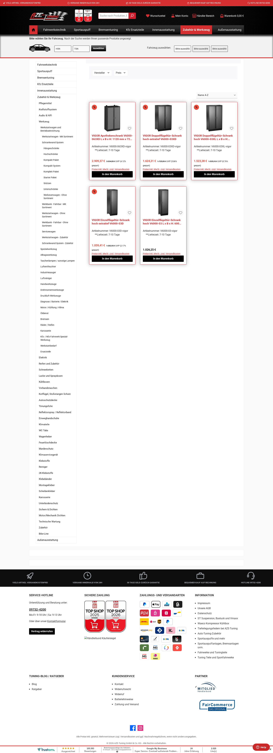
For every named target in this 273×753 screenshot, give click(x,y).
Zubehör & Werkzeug (48, 97)
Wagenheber (45, 436)
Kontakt (119, 684)
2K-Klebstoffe (46, 473)
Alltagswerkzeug (48, 255)
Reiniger (43, 466)
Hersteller (99, 72)
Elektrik (43, 357)
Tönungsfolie (46, 406)
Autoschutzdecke (48, 400)
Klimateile (44, 424)
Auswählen (98, 48)
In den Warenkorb (112, 174)
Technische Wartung (49, 521)
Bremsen (44, 319)
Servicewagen (49, 231)
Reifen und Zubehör (49, 363)
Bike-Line (44, 533)
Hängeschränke (51, 148)
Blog (34, 684)
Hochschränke (51, 154)
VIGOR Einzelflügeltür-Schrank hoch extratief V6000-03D (111, 221)
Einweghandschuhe (49, 418)
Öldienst (44, 313)
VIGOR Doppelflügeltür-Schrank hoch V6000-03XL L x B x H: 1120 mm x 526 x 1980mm (213, 137)
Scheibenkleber (47, 491)
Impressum (204, 603)
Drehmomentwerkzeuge (52, 290)
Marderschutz (46, 448)
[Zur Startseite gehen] (49, 16)
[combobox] (113, 16)
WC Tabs (43, 430)
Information (204, 595)
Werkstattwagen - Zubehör (55, 237)
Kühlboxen (44, 381)
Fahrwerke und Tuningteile (212, 652)
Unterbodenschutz (48, 503)
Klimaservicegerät (48, 454)
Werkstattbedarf (48, 345)
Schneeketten (46, 369)
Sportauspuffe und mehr (211, 638)
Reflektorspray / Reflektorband (55, 412)
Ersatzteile (45, 351)
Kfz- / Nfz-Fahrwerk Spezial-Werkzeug (54, 338)
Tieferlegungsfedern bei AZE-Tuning (218, 628)
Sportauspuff (44, 71)
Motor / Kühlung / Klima (52, 307)
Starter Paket (50, 177)
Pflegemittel (45, 103)
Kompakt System (52, 166)
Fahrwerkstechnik (47, 64)
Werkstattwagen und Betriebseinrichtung (50, 129)
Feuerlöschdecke (48, 442)
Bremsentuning (45, 77)
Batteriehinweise (124, 699)
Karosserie (45, 330)
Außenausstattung (47, 539)
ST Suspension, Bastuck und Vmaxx (218, 618)
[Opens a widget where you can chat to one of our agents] (261, 747)
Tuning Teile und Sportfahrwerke (216, 657)
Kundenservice (123, 676)
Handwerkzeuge (48, 284)
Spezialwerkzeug (48, 249)
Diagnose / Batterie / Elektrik (54, 301)
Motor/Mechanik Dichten (52, 515)
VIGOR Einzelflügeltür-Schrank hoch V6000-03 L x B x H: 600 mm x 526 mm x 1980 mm (162, 221)
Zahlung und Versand (127, 704)
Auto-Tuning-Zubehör (209, 633)
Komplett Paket (51, 171)
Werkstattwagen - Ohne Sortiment (55, 197)
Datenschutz (205, 613)
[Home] (33, 29)
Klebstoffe (44, 460)
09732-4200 (37, 609)
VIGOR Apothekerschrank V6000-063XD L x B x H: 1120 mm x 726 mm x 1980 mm (112, 137)
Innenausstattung (47, 90)
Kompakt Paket (51, 160)
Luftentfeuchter (48, 266)
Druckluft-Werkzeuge (50, 295)
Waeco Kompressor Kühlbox (213, 623)
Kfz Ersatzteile (45, 84)
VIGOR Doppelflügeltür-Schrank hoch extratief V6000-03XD (162, 137)
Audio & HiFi (45, 115)
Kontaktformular (56, 621)
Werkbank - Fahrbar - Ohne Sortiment (55, 224)
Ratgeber (37, 689)
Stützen (47, 183)
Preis (119, 72)
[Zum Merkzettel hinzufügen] (129, 128)
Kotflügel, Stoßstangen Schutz (55, 394)
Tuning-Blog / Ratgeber (46, 676)
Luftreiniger (46, 278)
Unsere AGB (204, 608)
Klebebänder (45, 479)
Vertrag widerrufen (42, 631)
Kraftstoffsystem (48, 109)
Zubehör (43, 527)
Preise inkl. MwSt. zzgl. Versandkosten (110, 169)
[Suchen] (132, 16)
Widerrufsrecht (123, 689)
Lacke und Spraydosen (51, 375)
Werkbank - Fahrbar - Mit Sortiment (54, 206)
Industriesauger (48, 272)
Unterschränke (51, 189)
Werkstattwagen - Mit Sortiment (57, 136)
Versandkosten (127, 736)
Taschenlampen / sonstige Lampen (57, 260)
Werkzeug (44, 121)
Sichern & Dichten (48, 509)
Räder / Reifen (47, 325)
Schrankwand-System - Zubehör (57, 243)
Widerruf (119, 694)
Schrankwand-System (53, 142)
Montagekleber (47, 485)
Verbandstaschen (48, 388)
